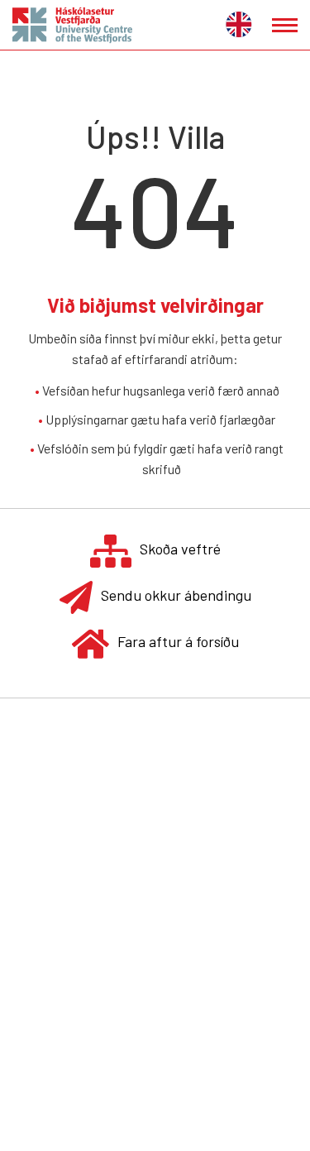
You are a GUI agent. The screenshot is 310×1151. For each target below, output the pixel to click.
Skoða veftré (180, 549)
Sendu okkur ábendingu (176, 595)
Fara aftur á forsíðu (178, 641)
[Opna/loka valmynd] (285, 25)
